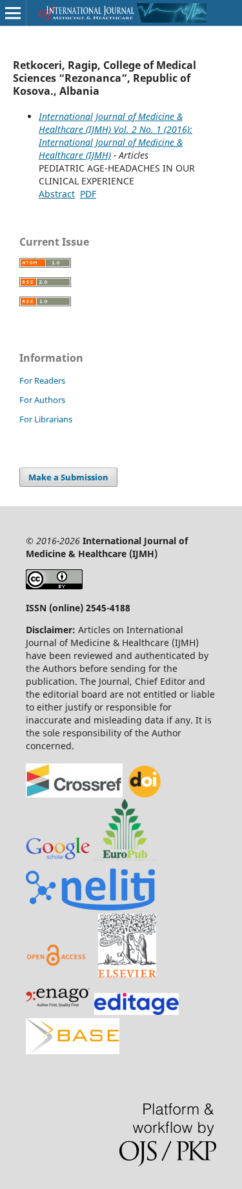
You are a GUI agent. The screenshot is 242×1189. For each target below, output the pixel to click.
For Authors (42, 400)
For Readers (42, 380)
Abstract (57, 194)
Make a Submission (68, 477)
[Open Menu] (13, 13)
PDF (88, 194)
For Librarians (45, 419)
